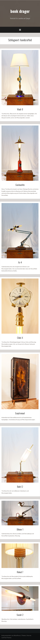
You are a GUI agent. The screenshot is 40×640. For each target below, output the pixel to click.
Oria (27, 635)
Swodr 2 (20, 615)
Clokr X (20, 337)
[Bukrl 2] (20, 455)
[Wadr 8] (20, 77)
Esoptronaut (20, 413)
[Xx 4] (20, 230)
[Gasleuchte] (20, 153)
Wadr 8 (20, 109)
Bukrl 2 (20, 486)
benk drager (20, 11)
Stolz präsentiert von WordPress (10, 635)
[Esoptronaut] (20, 381)
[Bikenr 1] (20, 513)
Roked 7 (20, 572)
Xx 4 (20, 262)
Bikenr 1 (20, 529)
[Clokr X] (20, 306)
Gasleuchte (20, 185)
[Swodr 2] (20, 598)
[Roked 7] (20, 555)
